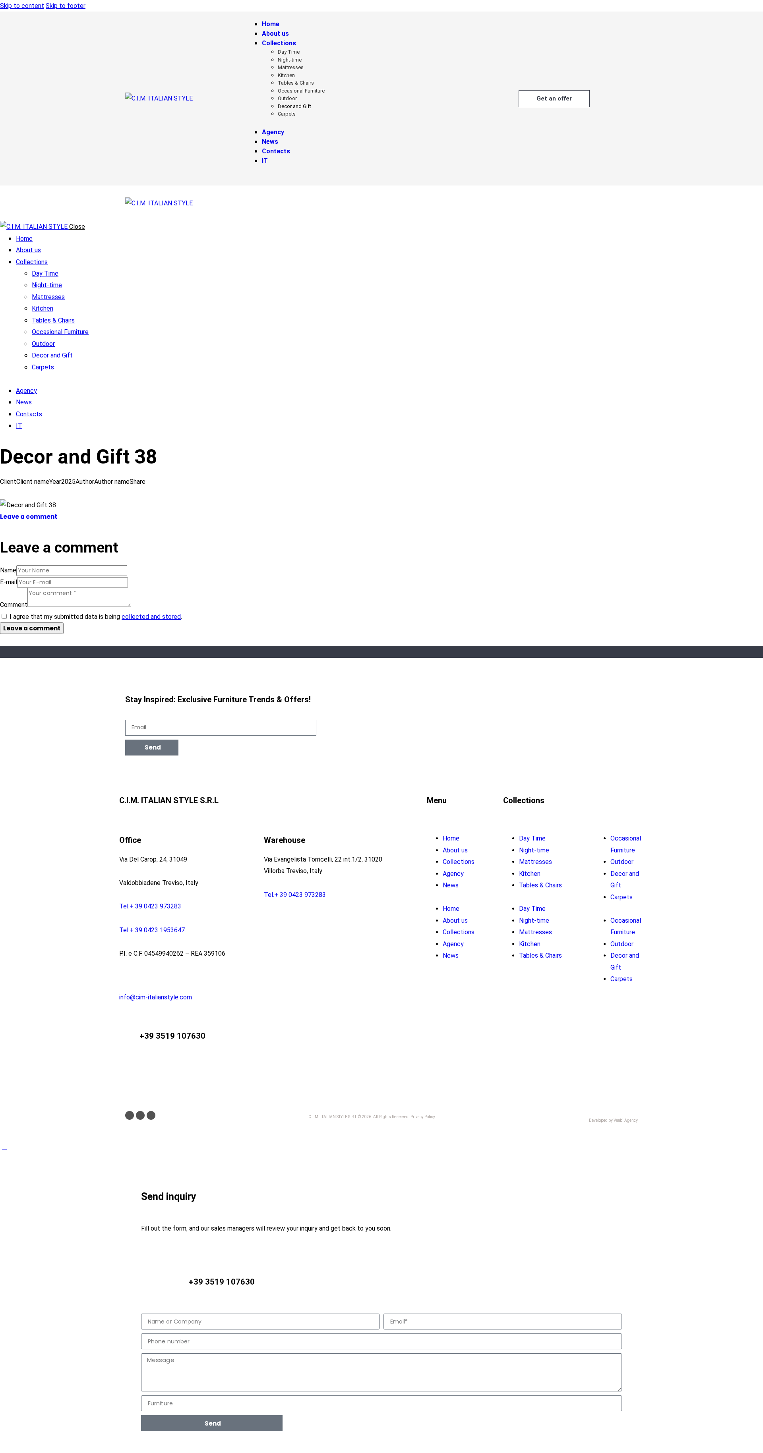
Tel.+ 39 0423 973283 (150, 906)
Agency (453, 873)
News (451, 885)
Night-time (534, 850)
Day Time (532, 838)
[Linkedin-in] (151, 1115)
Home (451, 838)
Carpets (621, 897)
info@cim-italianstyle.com (155, 997)
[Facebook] (129, 1115)
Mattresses (535, 862)
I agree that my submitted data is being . (96, 616)
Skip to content (22, 6)
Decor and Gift (624, 879)
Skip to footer (65, 6)
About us (455, 850)
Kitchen (529, 873)
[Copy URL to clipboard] (31, 493)
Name (8, 570)
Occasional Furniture (625, 844)
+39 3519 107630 (172, 1036)
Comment (13, 605)
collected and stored (151, 616)
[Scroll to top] (4, 1147)
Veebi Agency (626, 1120)
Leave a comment (28, 516)
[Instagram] (140, 1115)
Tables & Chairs (540, 885)
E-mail (8, 582)
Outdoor (621, 862)
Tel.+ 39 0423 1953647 (152, 930)
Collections (458, 862)
